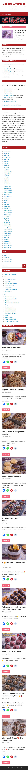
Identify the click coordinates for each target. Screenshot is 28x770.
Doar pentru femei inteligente (12, 302)
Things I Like (8, 287)
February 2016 (7, 225)
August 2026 (7, 151)
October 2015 (7, 233)
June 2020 (6, 159)
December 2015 (8, 229)
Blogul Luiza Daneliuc (9, 64)
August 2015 (7, 235)
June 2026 (6, 155)
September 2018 (8, 171)
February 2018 (7, 186)
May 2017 (6, 204)
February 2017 (7, 208)
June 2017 (6, 202)
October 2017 (7, 194)
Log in (5, 255)
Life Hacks (7, 281)
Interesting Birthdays (10, 279)
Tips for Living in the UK (11, 289)
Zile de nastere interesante (11, 321)
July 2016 (6, 216)
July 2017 (6, 200)
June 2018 (6, 178)
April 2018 (6, 182)
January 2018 (7, 188)
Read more (6, 367)
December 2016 (8, 210)
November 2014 (8, 245)
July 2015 (6, 237)
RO (23, 39)
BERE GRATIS (8, 91)
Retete (6, 315)
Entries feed (7, 257)
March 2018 (7, 184)
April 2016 (6, 221)
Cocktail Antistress (14, 3)
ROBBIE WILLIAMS (9, 95)
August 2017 (7, 198)
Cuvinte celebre (8, 93)
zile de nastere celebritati (10, 101)
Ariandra (18, 37)
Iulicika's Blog (7, 71)
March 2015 (7, 241)
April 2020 (6, 163)
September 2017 (8, 196)
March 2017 (7, 206)
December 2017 (8, 190)
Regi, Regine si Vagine (10, 313)
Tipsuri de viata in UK (10, 319)
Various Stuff (8, 291)
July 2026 (6, 153)
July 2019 (6, 167)
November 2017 (8, 192)
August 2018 (7, 173)
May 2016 (6, 219)
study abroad (7, 97)
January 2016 (7, 227)
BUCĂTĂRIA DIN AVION (10, 274)
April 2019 (6, 169)
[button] (14, 552)
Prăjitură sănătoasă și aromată (13, 389)
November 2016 (8, 212)
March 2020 (7, 165)
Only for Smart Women (11, 283)
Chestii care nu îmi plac (11, 298)
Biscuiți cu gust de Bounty (11, 476)
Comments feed (8, 259)
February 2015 (7, 243)
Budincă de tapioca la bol (11, 347)
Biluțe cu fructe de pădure (11, 651)
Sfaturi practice (9, 317)
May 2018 (6, 180)
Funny (20, 39)
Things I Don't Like (9, 285)
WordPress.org (7, 261)
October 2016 (7, 214)
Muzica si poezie (9, 307)
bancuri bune (7, 89)
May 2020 (6, 161)
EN (4, 276)
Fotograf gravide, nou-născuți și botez (11, 105)
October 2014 (7, 247)
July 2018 (6, 176)
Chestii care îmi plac (10, 296)
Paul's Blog (6, 75)
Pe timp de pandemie (10, 309)
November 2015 (8, 231)
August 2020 (7, 157)
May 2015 (6, 239)
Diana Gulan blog (8, 68)
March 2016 (7, 223)
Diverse (16, 39)
